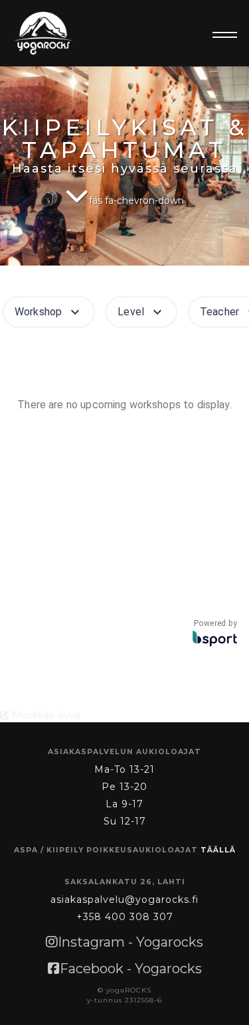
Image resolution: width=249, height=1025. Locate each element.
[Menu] (220, 35)
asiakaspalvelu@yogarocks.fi (124, 900)
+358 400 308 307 (124, 917)
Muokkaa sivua (44, 715)
